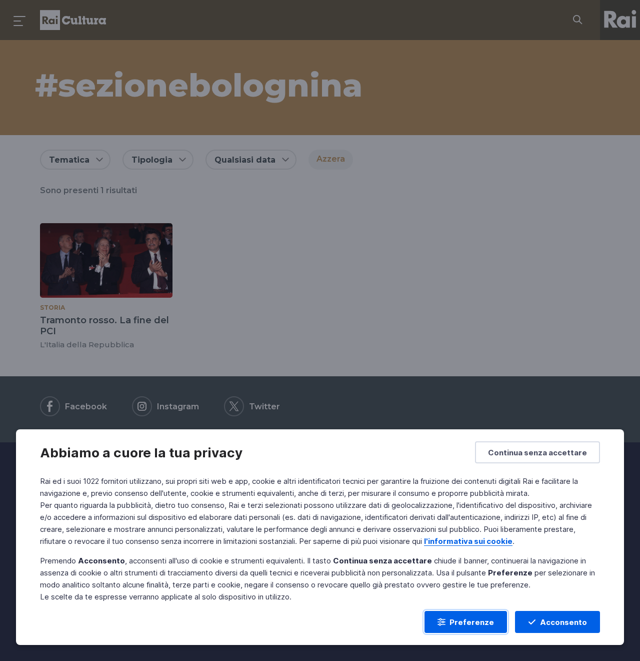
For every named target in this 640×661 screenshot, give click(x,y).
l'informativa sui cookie (468, 541)
